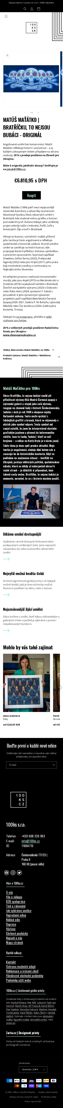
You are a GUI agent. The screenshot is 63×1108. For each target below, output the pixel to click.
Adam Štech (40, 1012)
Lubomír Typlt (44, 1002)
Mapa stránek (14, 942)
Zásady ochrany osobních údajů (24, 1097)
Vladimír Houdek (47, 1009)
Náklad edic (13, 919)
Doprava (11, 924)
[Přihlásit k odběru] (53, 765)
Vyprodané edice (16, 915)
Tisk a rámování (16, 906)
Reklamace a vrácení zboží (22, 971)
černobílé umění (38, 1019)
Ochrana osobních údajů (20, 966)
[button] (25, 8)
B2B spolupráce (15, 901)
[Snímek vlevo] (24, 112)
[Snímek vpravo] (38, 112)
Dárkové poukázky (17, 933)
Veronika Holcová (29, 1009)
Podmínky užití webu (18, 980)
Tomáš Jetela (12, 1012)
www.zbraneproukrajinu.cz (19, 335)
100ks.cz (16, 1092)
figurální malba (21, 1019)
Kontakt (11, 962)
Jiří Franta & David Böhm (41, 1005)
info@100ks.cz (31, 841)
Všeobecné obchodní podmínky (24, 975)
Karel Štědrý (26, 1012)
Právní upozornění (33, 1101)
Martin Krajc (21, 1005)
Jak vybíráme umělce (18, 910)
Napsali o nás (14, 938)
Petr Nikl (31, 1002)
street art (10, 1023)
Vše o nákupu (14, 897)
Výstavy (10, 928)
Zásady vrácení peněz (47, 1092)
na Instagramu (24, 317)
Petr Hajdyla (12, 1009)
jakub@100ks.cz (16, 169)
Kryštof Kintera (18, 1002)
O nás (9, 892)
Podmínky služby (48, 1097)
